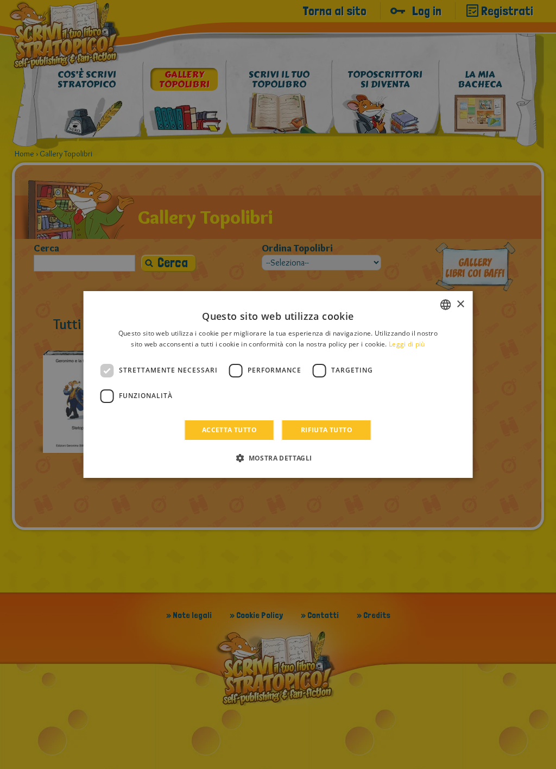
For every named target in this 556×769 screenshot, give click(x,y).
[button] (278, 457)
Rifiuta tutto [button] (326, 429)
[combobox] (445, 304)
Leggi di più (407, 344)
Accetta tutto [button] (229, 429)
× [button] (460, 304)
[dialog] (278, 384)
